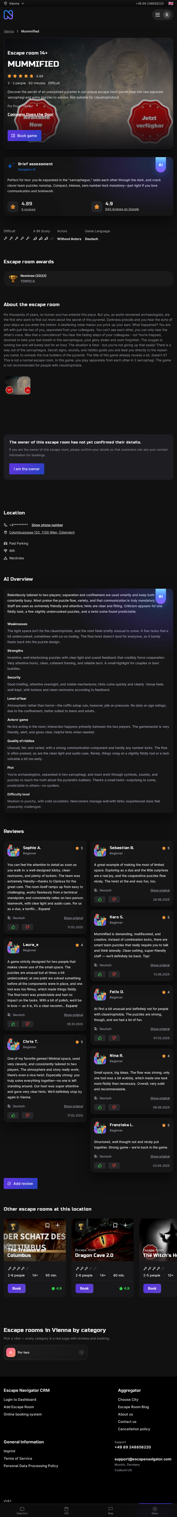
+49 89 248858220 (150, 3)
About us (125, 1414)
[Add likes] (13, 927)
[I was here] (57, 1225)
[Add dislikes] (27, 927)
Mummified (30, 31)
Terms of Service (18, 1458)
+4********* (18, 525)
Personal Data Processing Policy (31, 1466)
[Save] (47, 1225)
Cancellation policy (134, 1429)
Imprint (9, 1451)
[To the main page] (8, 14)
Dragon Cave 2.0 (94, 1255)
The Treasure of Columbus (26, 1252)
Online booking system (23, 1414)
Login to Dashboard (20, 1399)
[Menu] (162, 14)
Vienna (9, 31)
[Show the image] (18, 386)
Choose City (128, 1399)
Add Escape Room (19, 1407)
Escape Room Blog (133, 1407)
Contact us (127, 1421)
